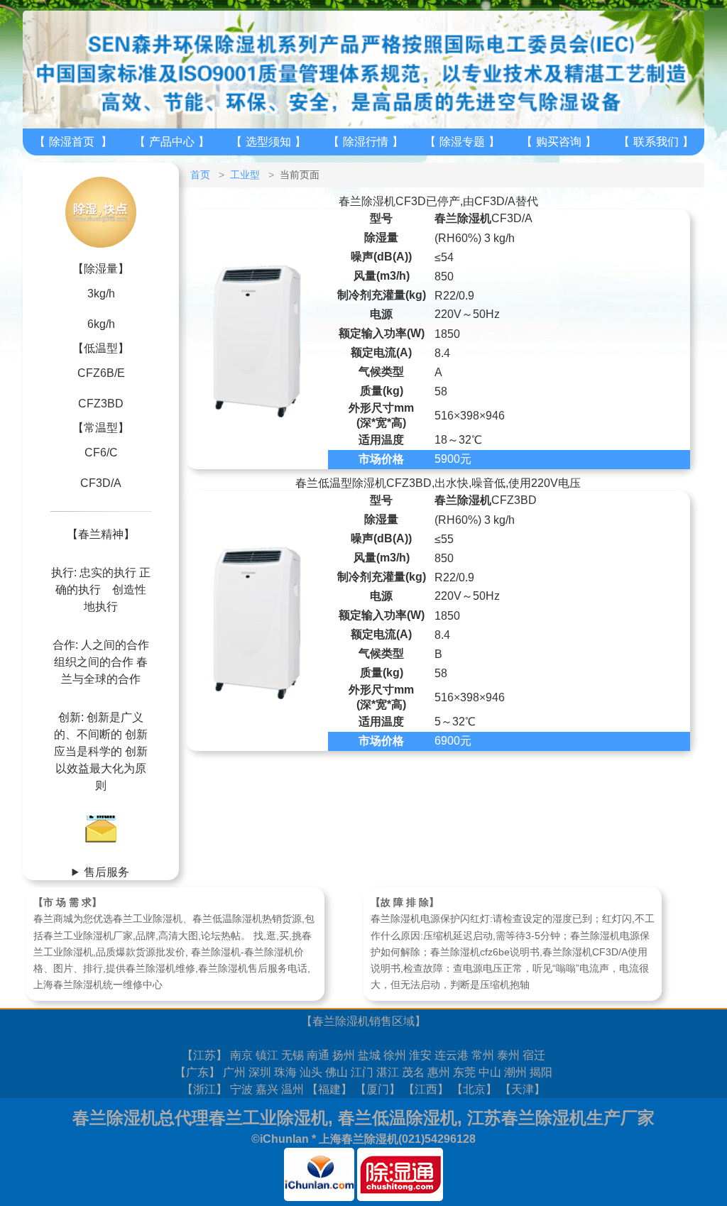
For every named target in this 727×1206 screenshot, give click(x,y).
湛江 (387, 1072)
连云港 (451, 1055)
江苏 (204, 1055)
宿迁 (534, 1055)
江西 (426, 1089)
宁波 (241, 1089)
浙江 (204, 1089)
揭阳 (541, 1072)
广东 (197, 1072)
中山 (490, 1072)
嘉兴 (267, 1089)
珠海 (285, 1072)
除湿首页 (71, 142)
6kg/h (101, 324)
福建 (329, 1089)
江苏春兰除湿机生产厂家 (561, 1117)
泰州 (508, 1055)
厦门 (377, 1089)
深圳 (259, 1072)
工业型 (245, 174)
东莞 (464, 1072)
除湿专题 (462, 142)
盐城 (369, 1055)
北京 (474, 1089)
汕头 (311, 1072)
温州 (292, 1089)
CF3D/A (100, 483)
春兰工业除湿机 (268, 1117)
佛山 (336, 1072)
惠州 (438, 1072)
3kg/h (101, 293)
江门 (362, 1072)
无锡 (292, 1055)
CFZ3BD (101, 404)
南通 (318, 1055)
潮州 (515, 1072)
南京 (241, 1055)
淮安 (420, 1055)
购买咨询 (558, 142)
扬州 (343, 1055)
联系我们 (656, 142)
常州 (482, 1055)
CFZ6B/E (101, 373)
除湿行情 (365, 142)
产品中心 (172, 142)
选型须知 (268, 142)
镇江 (267, 1055)
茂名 (413, 1072)
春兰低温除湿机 (397, 1117)
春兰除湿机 (340, 1021)
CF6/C (101, 452)
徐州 (394, 1055)
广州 (234, 1072)
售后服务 (106, 872)
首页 (200, 174)
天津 (522, 1089)
